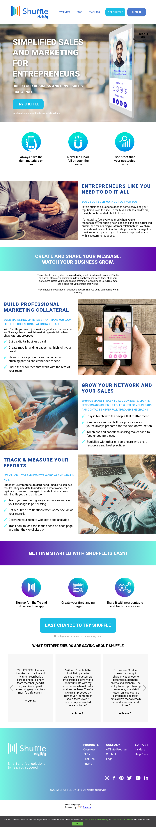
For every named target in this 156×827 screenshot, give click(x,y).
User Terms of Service (122, 819)
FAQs (86, 754)
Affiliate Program (117, 749)
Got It (77, 823)
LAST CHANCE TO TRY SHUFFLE (78, 625)
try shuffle (28, 104)
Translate (87, 807)
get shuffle (115, 12)
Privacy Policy (102, 819)
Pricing (87, 763)
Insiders (140, 749)
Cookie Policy (90, 819)
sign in (136, 12)
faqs (79, 12)
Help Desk (141, 754)
